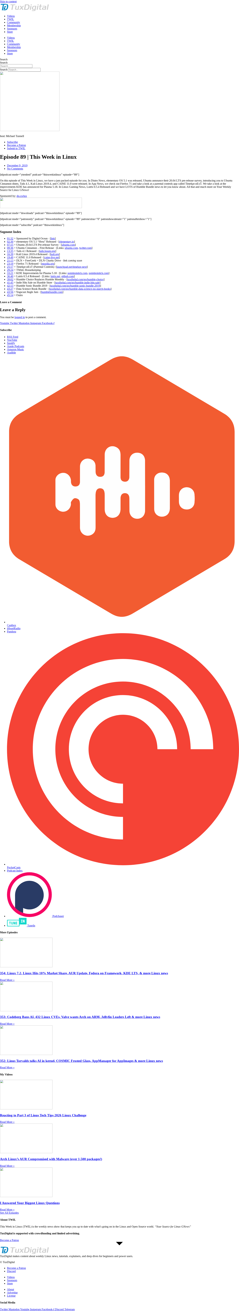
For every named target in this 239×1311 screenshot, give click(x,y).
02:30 (10, 241)
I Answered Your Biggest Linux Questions (30, 1203)
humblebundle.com (51, 292)
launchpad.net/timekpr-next (72, 266)
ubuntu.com (68, 244)
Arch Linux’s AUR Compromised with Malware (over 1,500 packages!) (51, 1159)
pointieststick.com (77, 273)
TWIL (10, 19)
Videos (11, 16)
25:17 (10, 266)
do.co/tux (22, 195)
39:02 (10, 279)
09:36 (10, 247)
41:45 (10, 282)
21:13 (10, 260)
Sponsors (12, 28)
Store (10, 31)
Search (4, 59)
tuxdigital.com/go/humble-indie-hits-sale (77, 282)
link (53, 238)
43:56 (10, 292)
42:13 (10, 285)
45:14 (10, 295)
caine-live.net (51, 257)
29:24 (10, 269)
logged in (20, 317)
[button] (119, 1256)
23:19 (10, 263)
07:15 (10, 244)
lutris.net (55, 276)
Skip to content (8, 1)
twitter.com (85, 247)
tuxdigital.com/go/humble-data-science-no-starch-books (80, 288)
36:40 (10, 276)
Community (13, 22)
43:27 (10, 288)
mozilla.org (48, 263)
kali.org (55, 254)
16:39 (10, 254)
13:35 (10, 251)
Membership (14, 25)
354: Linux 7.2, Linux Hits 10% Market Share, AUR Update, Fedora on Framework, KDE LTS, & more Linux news (84, 973)
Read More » (7, 979)
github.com (67, 276)
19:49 (10, 257)
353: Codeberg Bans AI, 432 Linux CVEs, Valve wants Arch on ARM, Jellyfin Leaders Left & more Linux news (80, 1017)
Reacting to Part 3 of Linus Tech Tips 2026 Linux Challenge (43, 1115)
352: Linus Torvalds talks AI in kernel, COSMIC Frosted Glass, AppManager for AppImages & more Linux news (81, 1061)
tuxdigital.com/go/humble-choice (85, 279)
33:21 (10, 273)
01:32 (10, 238)
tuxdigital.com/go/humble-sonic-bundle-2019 (75, 285)
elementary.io (66, 241)
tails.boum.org (47, 251)
